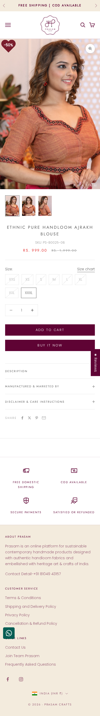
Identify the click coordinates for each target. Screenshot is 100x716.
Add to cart (50, 329)
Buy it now (49, 345)
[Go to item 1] (12, 205)
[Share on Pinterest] (37, 418)
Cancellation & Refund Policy (31, 623)
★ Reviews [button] (95, 362)
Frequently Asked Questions (30, 664)
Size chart (86, 269)
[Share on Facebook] (22, 418)
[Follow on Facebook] (7, 679)
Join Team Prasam (22, 655)
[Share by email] (44, 418)
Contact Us (15, 647)
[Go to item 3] (45, 205)
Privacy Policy (17, 615)
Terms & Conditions (23, 597)
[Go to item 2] (29, 205)
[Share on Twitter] (29, 418)
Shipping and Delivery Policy (30, 606)
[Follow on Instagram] (21, 679)
